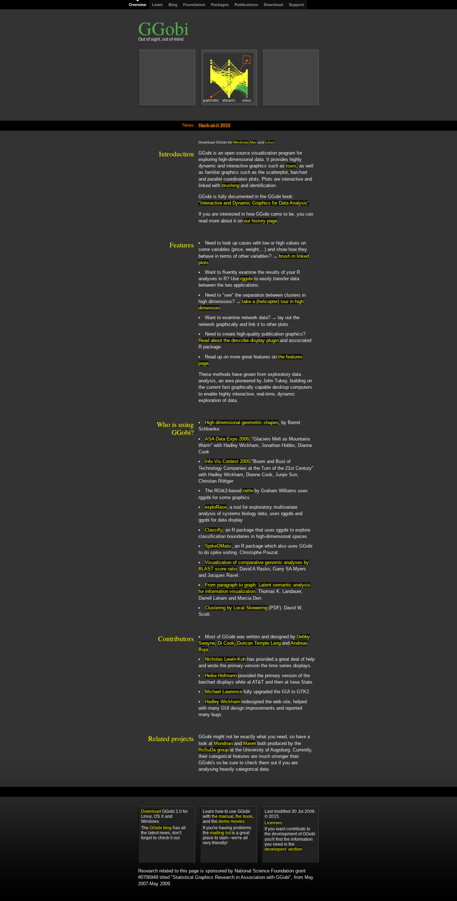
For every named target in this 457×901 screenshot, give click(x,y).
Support (296, 4)
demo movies (232, 821)
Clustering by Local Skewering (236, 607)
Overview (137, 4)
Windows (240, 142)
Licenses (273, 822)
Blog (173, 4)
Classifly (213, 530)
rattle (248, 490)
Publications (246, 4)
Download (273, 4)
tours (291, 165)
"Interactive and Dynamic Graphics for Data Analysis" (254, 203)
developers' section (283, 849)
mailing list (220, 832)
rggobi (246, 278)
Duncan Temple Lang (259, 643)
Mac (253, 142)
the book (244, 816)
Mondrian (223, 743)
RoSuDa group (213, 749)
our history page (260, 220)
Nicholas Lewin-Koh (225, 659)
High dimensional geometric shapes (241, 422)
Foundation (194, 4)
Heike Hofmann (221, 675)
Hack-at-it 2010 (214, 125)
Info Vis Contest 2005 (227, 461)
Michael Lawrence (223, 691)
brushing (230, 185)
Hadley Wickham (222, 701)
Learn (157, 4)
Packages (220, 4)
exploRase (216, 507)
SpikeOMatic (218, 546)
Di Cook (226, 643)
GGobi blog (161, 827)
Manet (249, 743)
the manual (222, 816)
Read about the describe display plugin (238, 340)
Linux (269, 142)
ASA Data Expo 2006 (227, 439)
